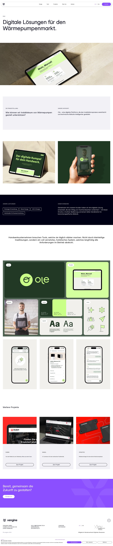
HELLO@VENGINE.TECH (38, 525)
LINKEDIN (61, 525)
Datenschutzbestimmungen (60, 539)
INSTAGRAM (61, 527)
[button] (3, 539)
